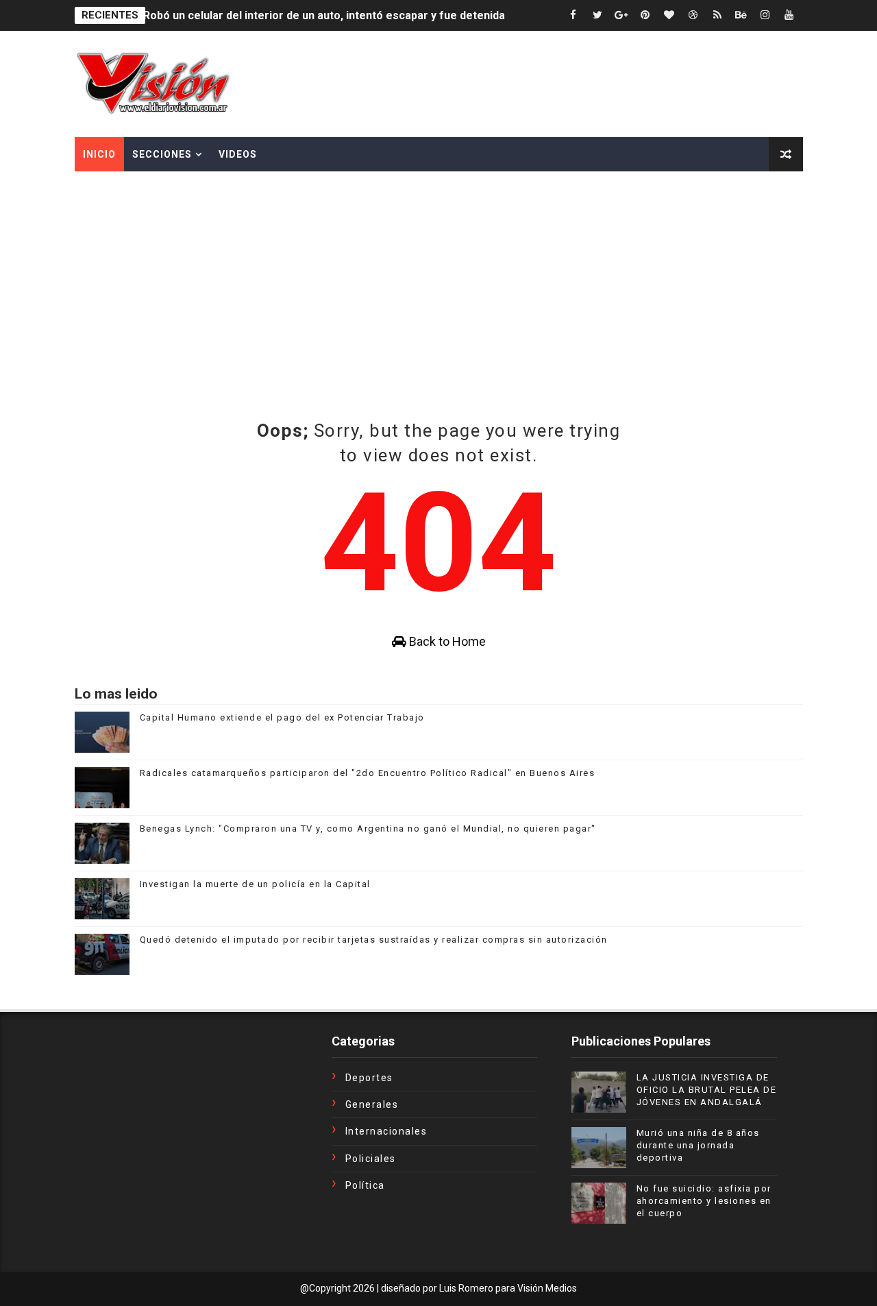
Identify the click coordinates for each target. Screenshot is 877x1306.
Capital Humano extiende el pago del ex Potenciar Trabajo (282, 717)
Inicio (99, 154)
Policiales (370, 1158)
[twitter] (597, 15)
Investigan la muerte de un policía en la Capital (255, 884)
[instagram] (765, 15)
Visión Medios (547, 1288)
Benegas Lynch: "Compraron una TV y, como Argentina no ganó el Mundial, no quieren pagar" (368, 828)
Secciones (162, 154)
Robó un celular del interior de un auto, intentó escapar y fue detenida (324, 15)
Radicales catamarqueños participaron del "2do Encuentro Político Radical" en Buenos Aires (367, 773)
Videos (238, 154)
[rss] (717, 15)
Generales (372, 1104)
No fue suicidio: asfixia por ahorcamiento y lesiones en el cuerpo (704, 1200)
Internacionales (386, 1131)
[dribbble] (693, 15)
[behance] (741, 15)
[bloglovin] (669, 15)
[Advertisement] (438, 274)
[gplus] (621, 15)
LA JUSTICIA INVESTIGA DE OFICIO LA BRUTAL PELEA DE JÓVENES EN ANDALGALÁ (707, 1089)
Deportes (369, 1077)
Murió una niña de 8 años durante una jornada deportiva (698, 1145)
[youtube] (789, 15)
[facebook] (573, 15)
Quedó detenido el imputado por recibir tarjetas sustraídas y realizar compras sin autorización (374, 939)
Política (365, 1185)
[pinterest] (645, 15)
